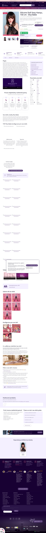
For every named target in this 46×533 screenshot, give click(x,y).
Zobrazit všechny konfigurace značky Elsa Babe (16, 170)
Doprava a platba (5, 499)
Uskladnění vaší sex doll (6, 496)
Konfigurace (28, 500)
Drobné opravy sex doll (34, 74)
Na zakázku (38, 93)
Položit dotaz (22, 47)
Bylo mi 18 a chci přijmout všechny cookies (32, 265)
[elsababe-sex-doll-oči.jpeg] (16, 328)
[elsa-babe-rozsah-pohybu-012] (7, 224)
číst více (38, 486)
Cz (43, 2)
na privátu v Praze (14, 5)
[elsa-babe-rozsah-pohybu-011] (16, 215)
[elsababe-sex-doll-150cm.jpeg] (7, 306)
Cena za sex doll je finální (34, 68)
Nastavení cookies (29, 267)
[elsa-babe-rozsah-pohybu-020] (7, 259)
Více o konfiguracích (24, 26)
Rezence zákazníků (16, 495)
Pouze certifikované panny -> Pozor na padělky (36, 70)
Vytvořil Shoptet (37, 531)
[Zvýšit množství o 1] (34, 35)
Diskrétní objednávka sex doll (6, 497)
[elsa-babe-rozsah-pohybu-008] (16, 206)
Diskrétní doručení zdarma (35, 66)
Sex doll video (12, 2)
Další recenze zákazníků (23, 489)
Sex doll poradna (29, 499)
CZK (33, 2)
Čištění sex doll (33, 73)
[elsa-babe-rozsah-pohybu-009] (7, 215)
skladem (10, 466)
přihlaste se (22, 401)
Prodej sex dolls (16, 499)
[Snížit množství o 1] (31, 35)
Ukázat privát (39, 42)
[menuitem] (3, 8)
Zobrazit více (21, 21)
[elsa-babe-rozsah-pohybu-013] (16, 224)
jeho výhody (23, 64)
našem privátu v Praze (38, 40)
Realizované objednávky (17, 496)
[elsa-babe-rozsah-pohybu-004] (16, 189)
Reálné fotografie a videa (30, 498)
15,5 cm (38, 90)
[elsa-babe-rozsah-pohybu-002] (16, 180)
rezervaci (30, 0)
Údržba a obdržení (5, 494)
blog (17, 72)
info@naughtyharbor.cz (34, 48)
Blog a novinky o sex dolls (30, 496)
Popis (5, 57)
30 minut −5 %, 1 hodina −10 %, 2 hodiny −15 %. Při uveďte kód (23, 0)
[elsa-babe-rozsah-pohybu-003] (7, 189)
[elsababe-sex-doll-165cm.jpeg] (16, 306)
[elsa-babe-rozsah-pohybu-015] (16, 233)
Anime (37, 81)
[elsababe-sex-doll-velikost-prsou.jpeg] (7, 337)
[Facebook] (13, 519)
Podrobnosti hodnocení (29, 16)
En (42, 2)
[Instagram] (19, 519)
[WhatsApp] (10, 519)
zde (19, 269)
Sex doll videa (28, 494)
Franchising (15, 497)
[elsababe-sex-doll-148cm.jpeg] (16, 297)
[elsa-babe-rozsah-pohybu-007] (7, 206)
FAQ (4, 2)
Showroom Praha (33, 65)
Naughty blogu (10, 386)
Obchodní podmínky (5, 500)
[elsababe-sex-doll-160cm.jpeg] (7, 315)
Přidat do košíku (39, 35)
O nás (3, 2)
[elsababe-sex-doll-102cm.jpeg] (7, 297)
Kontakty (7, 2)
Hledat (33, 5)
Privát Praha (15, 500)
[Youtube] (16, 519)
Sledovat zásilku (37, 521)
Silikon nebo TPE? (33, 71)
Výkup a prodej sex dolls (17, 498)
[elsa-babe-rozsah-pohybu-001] (7, 180)
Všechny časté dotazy (27, 425)
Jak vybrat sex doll (33, 64)
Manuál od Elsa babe (12, 287)
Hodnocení (10, 57)
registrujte (27, 401)
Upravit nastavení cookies (20, 531)
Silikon (38, 84)
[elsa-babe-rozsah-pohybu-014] (7, 233)
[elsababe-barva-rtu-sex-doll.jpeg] (7, 328)
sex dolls (6, 462)
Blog (9, 2)
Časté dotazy (16, 57)
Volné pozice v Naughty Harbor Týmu (18, 494)
